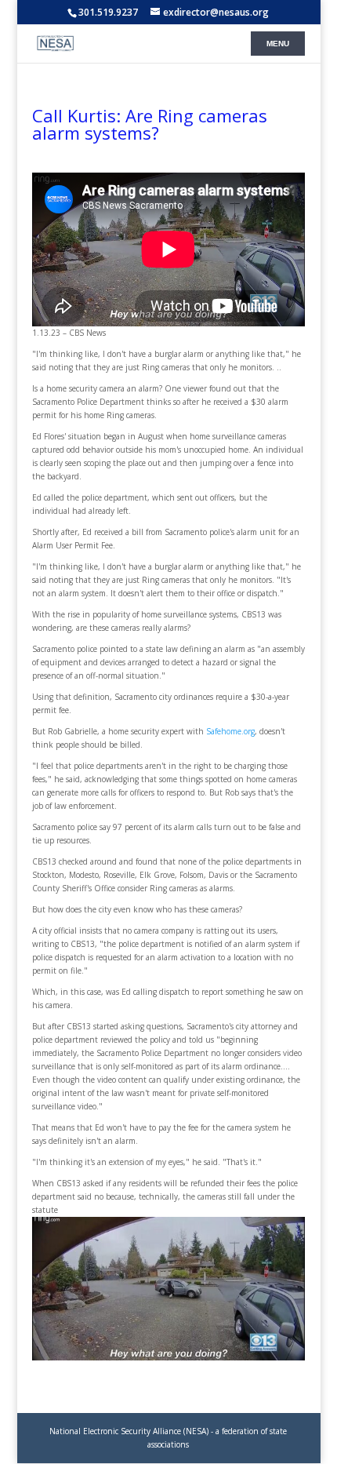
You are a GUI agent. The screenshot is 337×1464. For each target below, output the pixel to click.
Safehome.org (230, 731)
